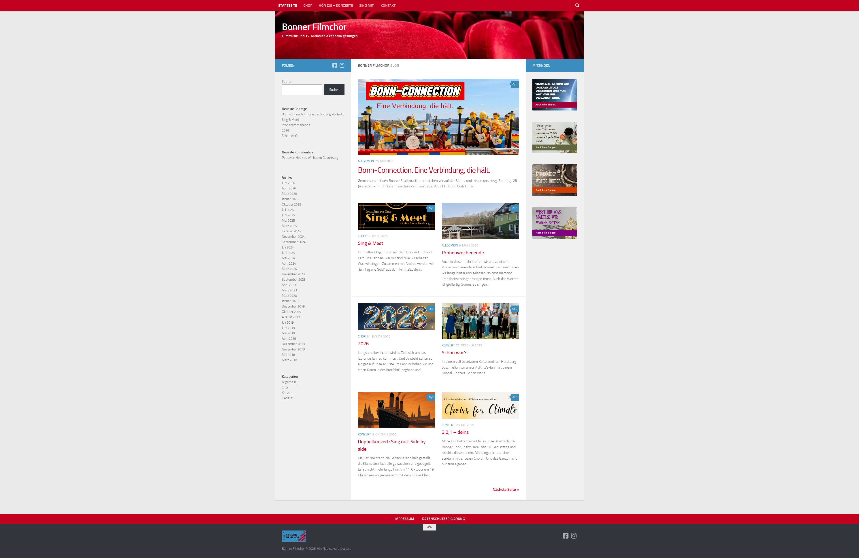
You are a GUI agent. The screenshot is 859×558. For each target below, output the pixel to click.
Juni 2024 (288, 253)
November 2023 (293, 274)
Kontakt (388, 5)
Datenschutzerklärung (443, 519)
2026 (363, 344)
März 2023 (289, 290)
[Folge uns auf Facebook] (334, 65)
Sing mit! (366, 5)
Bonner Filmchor (314, 26)
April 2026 (289, 188)
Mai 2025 (288, 221)
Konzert (448, 345)
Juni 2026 (288, 183)
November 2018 (293, 349)
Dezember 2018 (293, 344)
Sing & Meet (370, 243)
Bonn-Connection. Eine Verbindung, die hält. (424, 170)
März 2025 (289, 226)
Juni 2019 (288, 328)
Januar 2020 (290, 301)
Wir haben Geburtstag (323, 158)
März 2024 (289, 269)
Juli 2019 (288, 322)
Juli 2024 (288, 247)
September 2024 (294, 242)
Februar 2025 (291, 231)
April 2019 (289, 339)
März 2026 (289, 194)
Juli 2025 (288, 210)
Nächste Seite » (506, 489)
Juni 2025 (288, 215)
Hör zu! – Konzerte (336, 5)
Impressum (404, 519)
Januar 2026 (290, 199)
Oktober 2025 (291, 204)
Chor (308, 5)
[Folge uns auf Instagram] (341, 65)
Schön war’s (454, 353)
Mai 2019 (288, 333)
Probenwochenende (463, 253)
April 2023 (289, 285)
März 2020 (289, 296)
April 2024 (289, 263)
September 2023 (294, 280)
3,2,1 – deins (455, 432)
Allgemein (366, 161)
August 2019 (291, 317)
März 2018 (289, 360)
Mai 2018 (288, 355)
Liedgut (287, 398)
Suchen (287, 82)
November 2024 (293, 237)
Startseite (287, 5)
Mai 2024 (288, 258)
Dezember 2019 (293, 306)
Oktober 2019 (291, 312)
